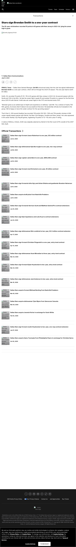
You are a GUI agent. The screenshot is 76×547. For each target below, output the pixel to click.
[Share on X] (7, 82)
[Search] (3, 9)
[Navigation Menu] (73, 9)
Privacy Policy (14, 534)
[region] (38, 537)
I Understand (44, 544)
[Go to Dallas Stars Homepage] (14, 3)
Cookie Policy (26, 534)
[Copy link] (15, 82)
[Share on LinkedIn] (11, 82)
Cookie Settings (58, 534)
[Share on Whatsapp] (3, 82)
